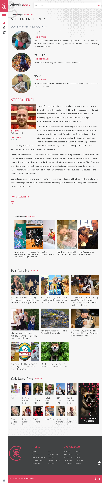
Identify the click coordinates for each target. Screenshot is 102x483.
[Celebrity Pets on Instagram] (4, 480)
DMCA (50, 457)
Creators (68, 460)
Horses (78, 463)
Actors (67, 451)
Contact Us (53, 454)
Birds (78, 457)
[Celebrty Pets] (19, 4)
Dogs (78, 451)
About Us (36, 463)
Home (13, 14)
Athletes (14, 139)
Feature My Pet (38, 457)
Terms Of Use (37, 460)
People (20, 14)
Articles (35, 454)
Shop (50, 451)
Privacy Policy (54, 460)
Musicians (68, 454)
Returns (51, 463)
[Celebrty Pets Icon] (4, 6)
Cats (77, 454)
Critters (79, 460)
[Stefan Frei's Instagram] (12, 202)
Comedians (68, 463)
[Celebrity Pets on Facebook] (4, 475)
